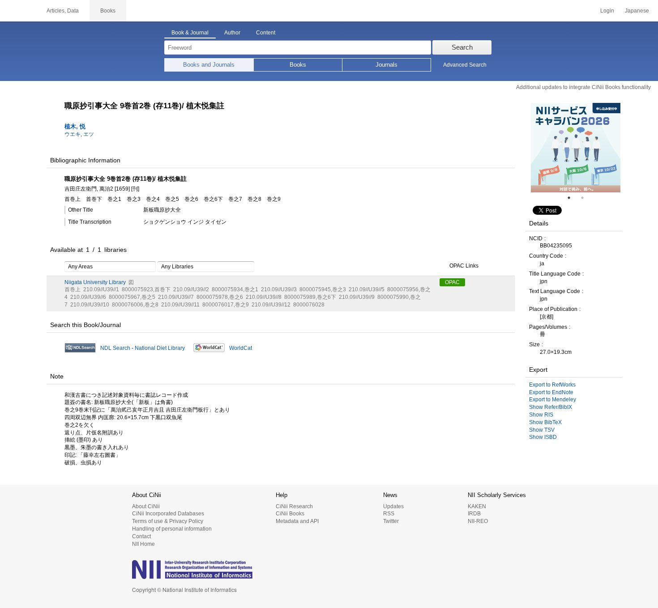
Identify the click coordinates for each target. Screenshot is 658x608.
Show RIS (541, 415)
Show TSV (542, 430)
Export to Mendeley (552, 399)
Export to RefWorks (552, 385)
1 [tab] (572, 197)
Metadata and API (297, 521)
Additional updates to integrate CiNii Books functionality (583, 87)
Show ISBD (543, 437)
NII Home (143, 544)
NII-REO (478, 521)
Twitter (391, 521)
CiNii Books (290, 513)
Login (607, 11)
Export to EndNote (551, 392)
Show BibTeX (545, 422)
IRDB (474, 513)
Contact (141, 536)
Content (265, 33)
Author (232, 33)
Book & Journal (190, 33)
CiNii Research (294, 506)
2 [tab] (585, 197)
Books (298, 64)
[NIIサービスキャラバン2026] (575, 147)
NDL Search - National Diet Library (142, 348)
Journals (386, 64)
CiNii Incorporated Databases (168, 513)
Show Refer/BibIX (550, 407)
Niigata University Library (95, 282)
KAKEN (477, 506)
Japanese (637, 11)
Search (462, 47)
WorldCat (240, 348)
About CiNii (146, 506)
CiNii (18, 10)
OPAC (452, 282)
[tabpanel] (575, 147)
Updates (393, 506)
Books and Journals (209, 64)
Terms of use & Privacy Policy (167, 521)
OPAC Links (464, 266)
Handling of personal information (172, 529)
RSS (388, 513)
